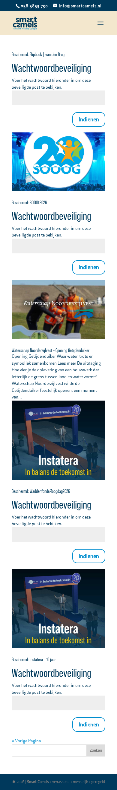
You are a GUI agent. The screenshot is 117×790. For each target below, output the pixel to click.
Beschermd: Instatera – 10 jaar (34, 659)
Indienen (89, 119)
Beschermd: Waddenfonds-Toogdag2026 (41, 491)
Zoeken (96, 750)
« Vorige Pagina (26, 741)
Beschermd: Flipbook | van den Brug (38, 54)
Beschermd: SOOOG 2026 (29, 202)
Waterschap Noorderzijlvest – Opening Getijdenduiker (50, 350)
